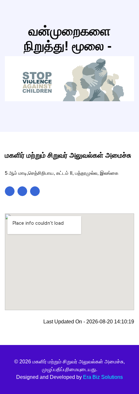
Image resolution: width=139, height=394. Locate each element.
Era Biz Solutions (103, 377)
